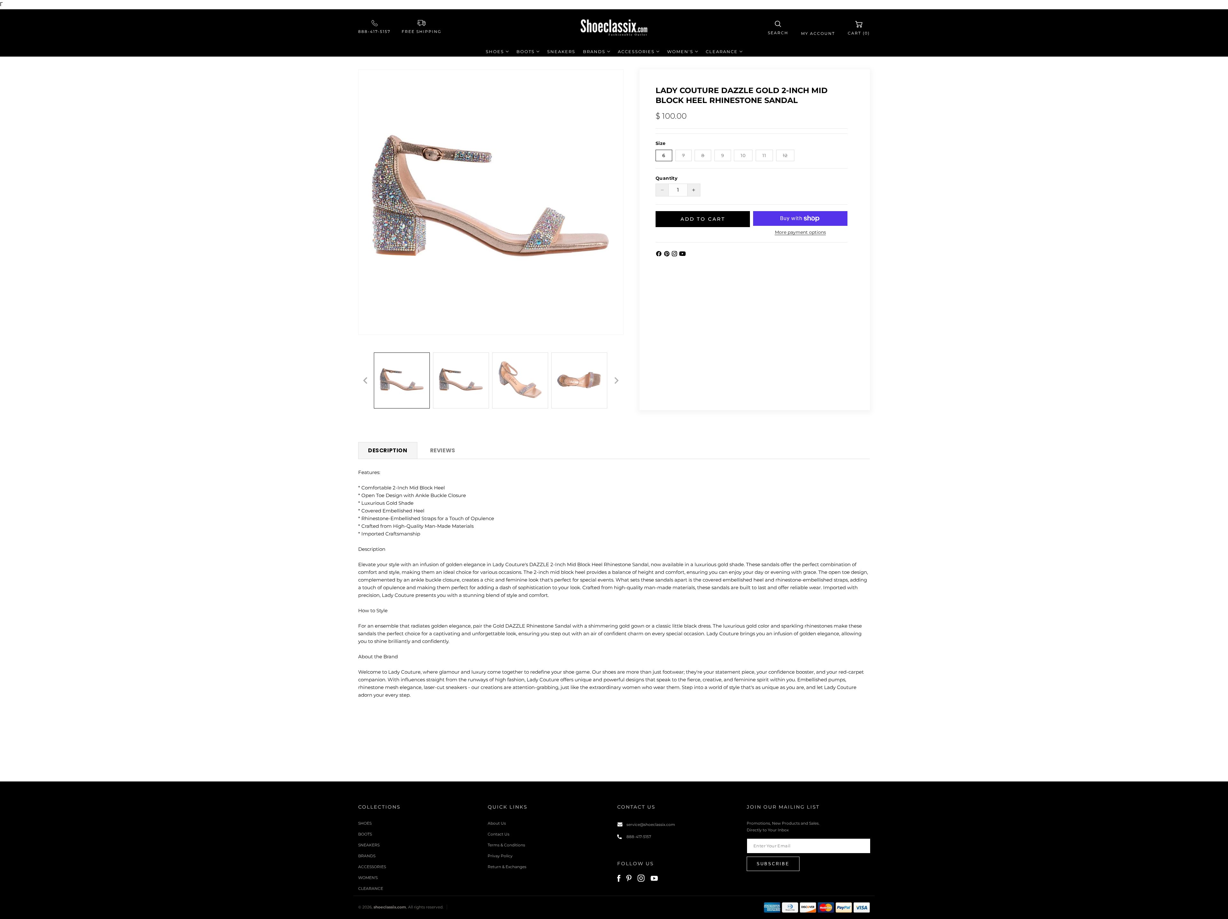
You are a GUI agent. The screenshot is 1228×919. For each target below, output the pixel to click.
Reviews (442, 450)
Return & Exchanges (507, 866)
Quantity (666, 178)
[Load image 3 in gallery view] (520, 380)
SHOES (365, 822)
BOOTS (365, 833)
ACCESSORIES (372, 866)
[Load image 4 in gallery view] (579, 380)
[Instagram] (675, 255)
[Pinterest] (668, 255)
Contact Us (498, 833)
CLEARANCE (370, 888)
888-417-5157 (374, 31)
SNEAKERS (369, 844)
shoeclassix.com (390, 907)
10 (743, 155)
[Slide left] (365, 381)
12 (788, 156)
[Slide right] (617, 381)
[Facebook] (660, 255)
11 (764, 155)
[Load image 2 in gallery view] (461, 380)
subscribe (773, 863)
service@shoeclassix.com (650, 824)
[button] (778, 28)
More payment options (800, 232)
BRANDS (366, 855)
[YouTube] (682, 255)
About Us (497, 822)
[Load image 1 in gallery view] (402, 380)
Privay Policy (500, 855)
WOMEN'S (368, 877)
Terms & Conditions (506, 844)
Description (387, 450)
